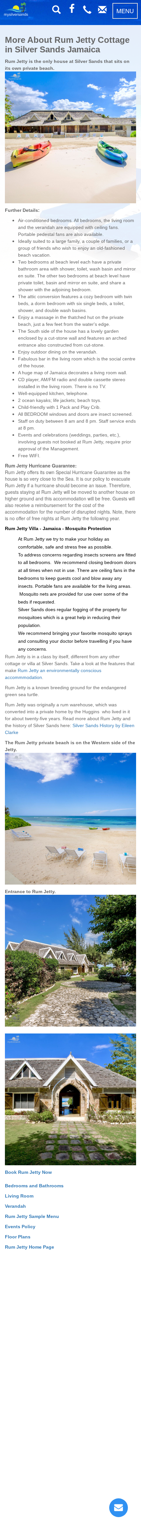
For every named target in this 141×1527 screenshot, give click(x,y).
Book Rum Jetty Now (28, 1172)
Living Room (19, 1196)
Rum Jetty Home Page (29, 1247)
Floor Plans (17, 1236)
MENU (125, 10)
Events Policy (20, 1226)
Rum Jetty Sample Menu (32, 1216)
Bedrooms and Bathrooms (34, 1185)
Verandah (15, 1206)
